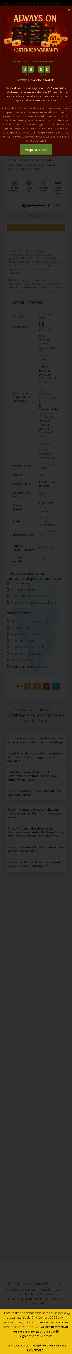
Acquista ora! (36, 149)
